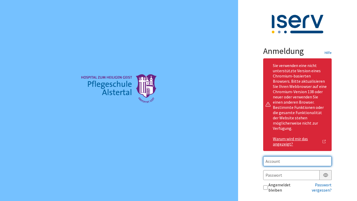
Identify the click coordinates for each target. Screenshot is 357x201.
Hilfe (328, 52)
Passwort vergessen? (322, 187)
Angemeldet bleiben (279, 187)
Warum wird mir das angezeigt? (290, 141)
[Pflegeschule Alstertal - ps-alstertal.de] (119, 100)
